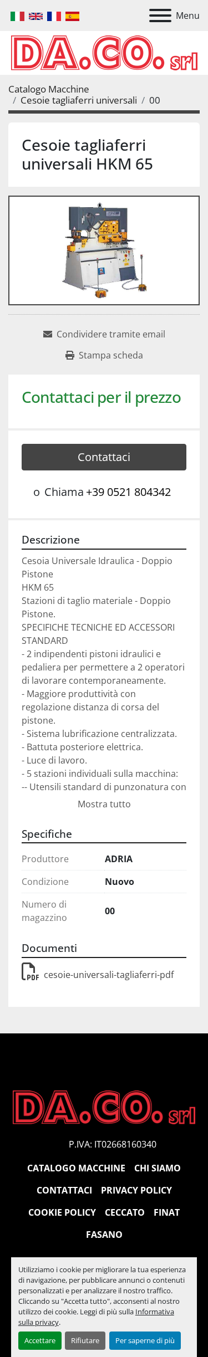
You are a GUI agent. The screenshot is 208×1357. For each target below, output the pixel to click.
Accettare (39, 1340)
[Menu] (160, 15)
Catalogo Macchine (76, 1168)
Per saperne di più (145, 1340)
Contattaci (104, 456)
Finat (167, 1212)
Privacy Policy (136, 1190)
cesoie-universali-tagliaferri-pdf (109, 975)
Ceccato (125, 1212)
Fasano (104, 1234)
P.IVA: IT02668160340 (112, 1144)
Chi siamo (157, 1168)
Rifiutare (85, 1340)
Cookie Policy (62, 1212)
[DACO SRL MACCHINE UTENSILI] (104, 1106)
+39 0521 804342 (128, 491)
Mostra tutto (104, 804)
